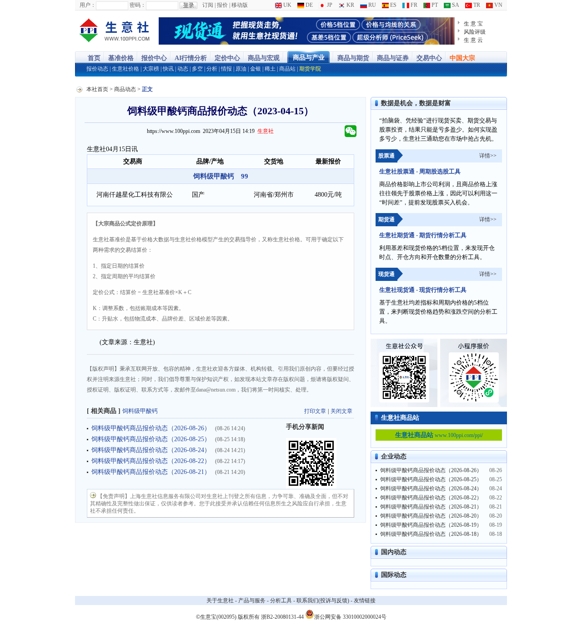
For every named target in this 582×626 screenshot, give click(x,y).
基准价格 (121, 58)
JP (329, 5)
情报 (226, 69)
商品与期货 (353, 58)
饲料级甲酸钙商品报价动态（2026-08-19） (431, 525)
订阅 (207, 5)
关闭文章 (341, 411)
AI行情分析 (191, 58)
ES (392, 5)
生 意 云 (473, 40)
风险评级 (475, 32)
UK (286, 5)
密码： (138, 5)
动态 (182, 69)
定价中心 (227, 58)
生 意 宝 (473, 23)
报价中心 (154, 58)
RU (371, 5)
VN (497, 5)
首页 (94, 58)
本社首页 (97, 89)
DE (308, 5)
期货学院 (310, 69)
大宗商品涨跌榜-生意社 (115, 31)
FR (413, 5)
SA (455, 5)
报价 (222, 5)
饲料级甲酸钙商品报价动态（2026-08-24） (151, 450)
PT (434, 5)
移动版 (239, 5)
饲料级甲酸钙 (140, 410)
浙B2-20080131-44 (282, 617)
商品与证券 (393, 58)
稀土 (270, 69)
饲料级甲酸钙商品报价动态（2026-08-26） (151, 428)
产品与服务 (252, 600)
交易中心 (429, 58)
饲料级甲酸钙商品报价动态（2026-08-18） (431, 534)
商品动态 (125, 89)
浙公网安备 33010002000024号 (350, 616)
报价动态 (97, 69)
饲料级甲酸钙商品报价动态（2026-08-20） (431, 516)
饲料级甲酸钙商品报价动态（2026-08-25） (151, 439)
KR (349, 5)
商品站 (287, 69)
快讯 (168, 69)
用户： (88, 5)
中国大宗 (462, 58)
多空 (197, 69)
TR (476, 5)
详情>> (488, 156)
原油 (241, 69)
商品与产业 (309, 57)
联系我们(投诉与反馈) (322, 600)
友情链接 (365, 600)
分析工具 (281, 600)
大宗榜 (151, 69)
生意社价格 (125, 69)
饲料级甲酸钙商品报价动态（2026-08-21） (151, 471)
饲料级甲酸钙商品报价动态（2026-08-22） (151, 461)
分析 (211, 69)
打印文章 (315, 411)
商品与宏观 (264, 58)
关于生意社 (220, 600)
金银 (255, 69)
